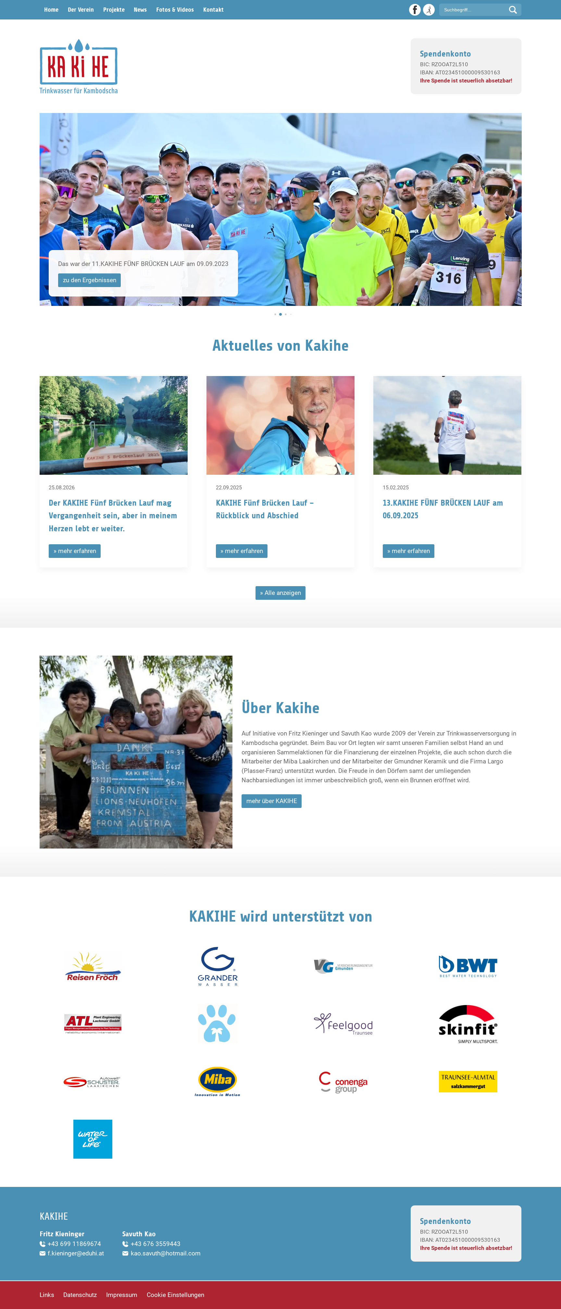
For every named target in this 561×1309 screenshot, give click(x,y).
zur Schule (77, 280)
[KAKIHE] (79, 66)
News (140, 9)
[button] (270, 314)
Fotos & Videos (175, 9)
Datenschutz (80, 1295)
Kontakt (213, 9)
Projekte (114, 9)
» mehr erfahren (75, 551)
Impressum (121, 1295)
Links (47, 1295)
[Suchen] (513, 10)
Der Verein (81, 9)
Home (51, 9)
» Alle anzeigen (280, 593)
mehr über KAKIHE (271, 801)
